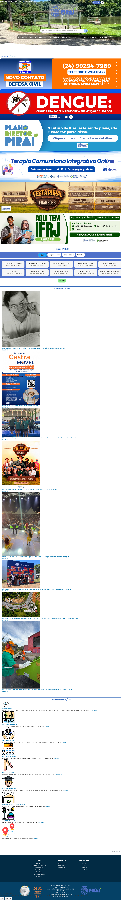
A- (98, 2)
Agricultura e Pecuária (9, 724)
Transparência (54, 37)
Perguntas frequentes (90, 37)
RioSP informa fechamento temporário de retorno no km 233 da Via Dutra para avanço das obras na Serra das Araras (40, 618)
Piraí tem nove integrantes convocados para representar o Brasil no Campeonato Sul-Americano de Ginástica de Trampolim (42, 438)
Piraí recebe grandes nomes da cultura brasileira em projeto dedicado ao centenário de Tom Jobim (34, 348)
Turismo (5, 836)
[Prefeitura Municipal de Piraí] (61, 14)
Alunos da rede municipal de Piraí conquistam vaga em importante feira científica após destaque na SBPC (36, 589)
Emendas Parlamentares (38, 37)
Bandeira (84, 867)
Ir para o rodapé (30, 1)
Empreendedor (54, 255)
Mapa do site (61, 865)
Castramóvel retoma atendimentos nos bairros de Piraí (20, 405)
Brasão (84, 863)
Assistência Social (8, 740)
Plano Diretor (66, 37)
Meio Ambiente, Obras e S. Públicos (13, 804)
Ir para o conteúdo (6, 1)
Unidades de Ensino (61, 272)
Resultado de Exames (85, 264)
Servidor (80, 255)
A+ (94, 2)
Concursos (13, 272)
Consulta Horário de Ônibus (109, 272)
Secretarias (104, 37)
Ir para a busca (19, 1)
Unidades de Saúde (37, 272)
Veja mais (62, 280)
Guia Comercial (85, 272)
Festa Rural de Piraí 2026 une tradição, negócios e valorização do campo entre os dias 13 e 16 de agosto (36, 557)
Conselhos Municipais (9, 756)
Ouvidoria (76, 37)
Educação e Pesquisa (9, 788)
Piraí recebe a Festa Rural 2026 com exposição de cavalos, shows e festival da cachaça (30, 489)
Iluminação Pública (109, 264)
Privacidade (61, 867)
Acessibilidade (7, 708)
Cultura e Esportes (8, 772)
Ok (2, 898)
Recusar (8, 898)
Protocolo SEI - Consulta (37, 264)
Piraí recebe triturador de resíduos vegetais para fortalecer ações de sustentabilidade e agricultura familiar (37, 689)
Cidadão (42, 255)
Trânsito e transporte (9, 820)
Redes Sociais (84, 870)
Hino (84, 865)
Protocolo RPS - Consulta (13, 264)
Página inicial (13, 56)
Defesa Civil (22, 37)
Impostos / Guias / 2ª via (61, 264)
